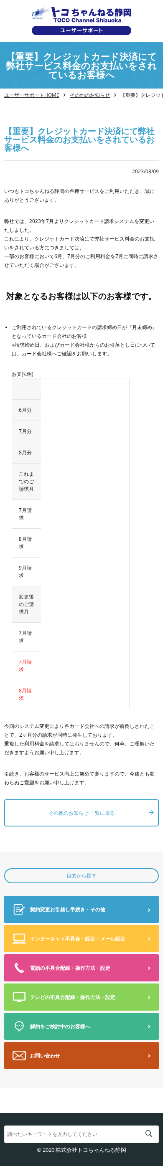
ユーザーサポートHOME (31, 95)
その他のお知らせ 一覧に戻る (81, 812)
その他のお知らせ (90, 95)
